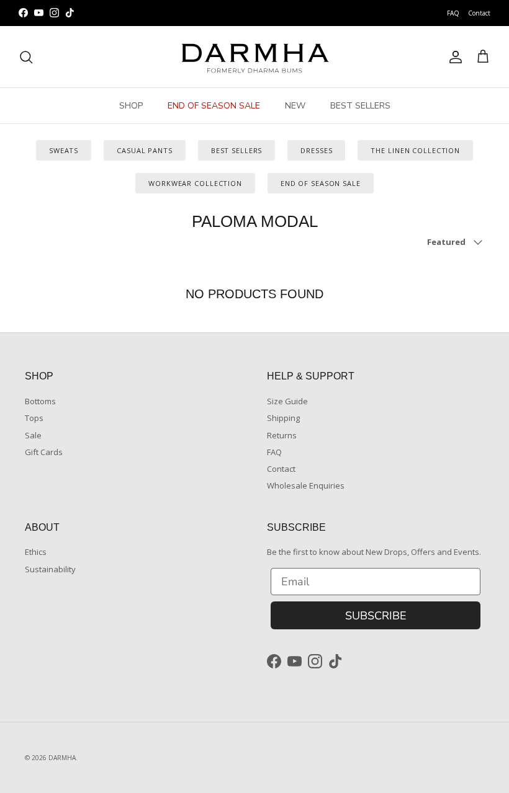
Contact (479, 13)
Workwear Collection (195, 183)
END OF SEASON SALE (214, 106)
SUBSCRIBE (376, 615)
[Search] (26, 57)
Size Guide (287, 401)
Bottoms (40, 401)
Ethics (36, 551)
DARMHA (62, 757)
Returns (282, 435)
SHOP (131, 106)
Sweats (63, 150)
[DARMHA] (254, 56)
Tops (34, 417)
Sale (33, 435)
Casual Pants (145, 150)
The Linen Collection (415, 150)
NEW (295, 106)
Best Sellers (237, 150)
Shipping (283, 417)
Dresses (316, 150)
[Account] (453, 57)
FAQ (453, 13)
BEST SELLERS (360, 106)
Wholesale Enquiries (306, 485)
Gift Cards (44, 452)
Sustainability (50, 569)
